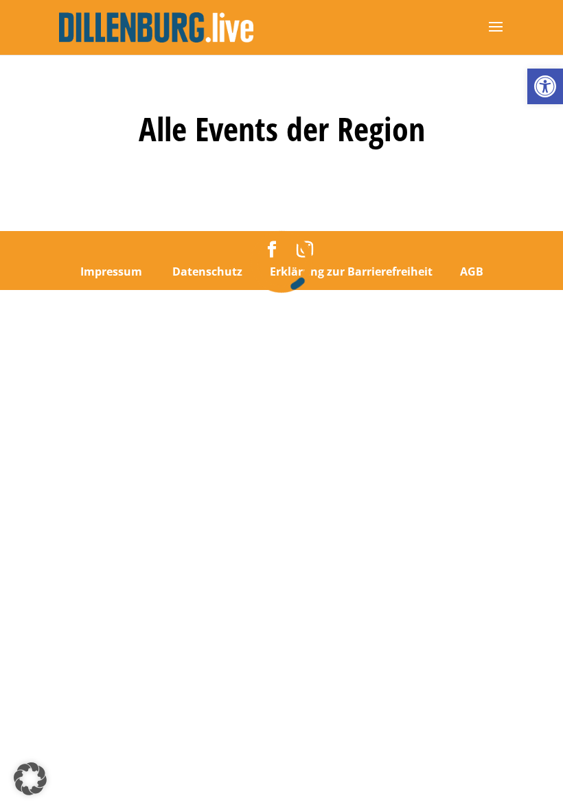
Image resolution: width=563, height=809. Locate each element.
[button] (545, 86)
